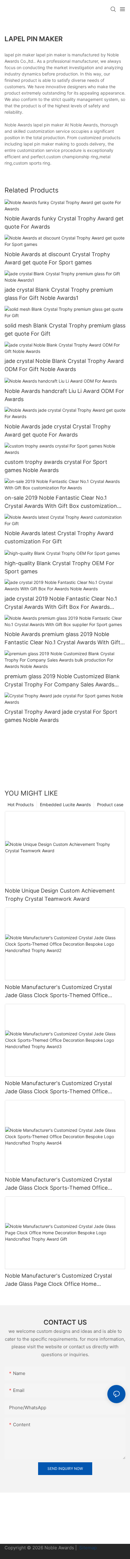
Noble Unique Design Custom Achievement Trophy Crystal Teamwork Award (60, 894)
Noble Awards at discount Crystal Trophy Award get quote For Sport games (57, 258)
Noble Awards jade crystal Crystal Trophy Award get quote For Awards (58, 430)
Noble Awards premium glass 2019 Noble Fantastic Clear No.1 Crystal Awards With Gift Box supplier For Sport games (62, 638)
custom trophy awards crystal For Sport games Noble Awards (56, 466)
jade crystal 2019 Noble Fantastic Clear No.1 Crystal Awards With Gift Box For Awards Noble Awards (61, 603)
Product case (110, 804)
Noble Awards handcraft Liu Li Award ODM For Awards (64, 395)
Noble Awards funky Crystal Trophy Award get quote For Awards (64, 222)
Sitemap (87, 1548)
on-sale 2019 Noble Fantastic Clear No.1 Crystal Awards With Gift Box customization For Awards (61, 502)
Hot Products (21, 804)
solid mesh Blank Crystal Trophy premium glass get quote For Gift (65, 329)
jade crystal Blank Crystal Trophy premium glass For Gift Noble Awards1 (59, 294)
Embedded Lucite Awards (65, 804)
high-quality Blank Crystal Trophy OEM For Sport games (59, 567)
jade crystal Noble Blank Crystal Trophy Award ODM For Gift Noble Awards (64, 365)
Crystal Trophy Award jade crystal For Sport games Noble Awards (61, 716)
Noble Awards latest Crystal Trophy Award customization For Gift (59, 537)
